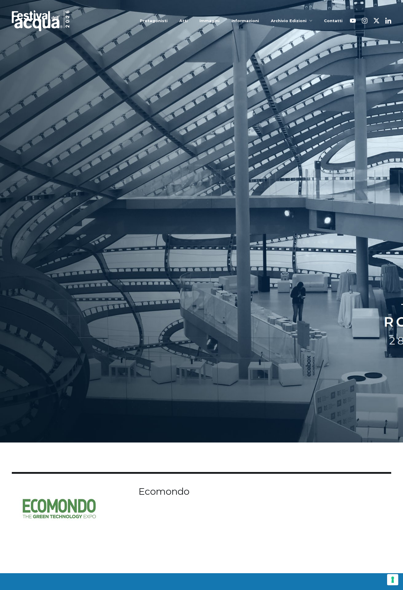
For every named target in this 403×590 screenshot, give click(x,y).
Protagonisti (154, 21)
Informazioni (245, 21)
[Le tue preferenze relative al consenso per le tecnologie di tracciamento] (392, 579)
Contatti (333, 21)
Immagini (209, 21)
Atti (183, 21)
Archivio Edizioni (289, 21)
